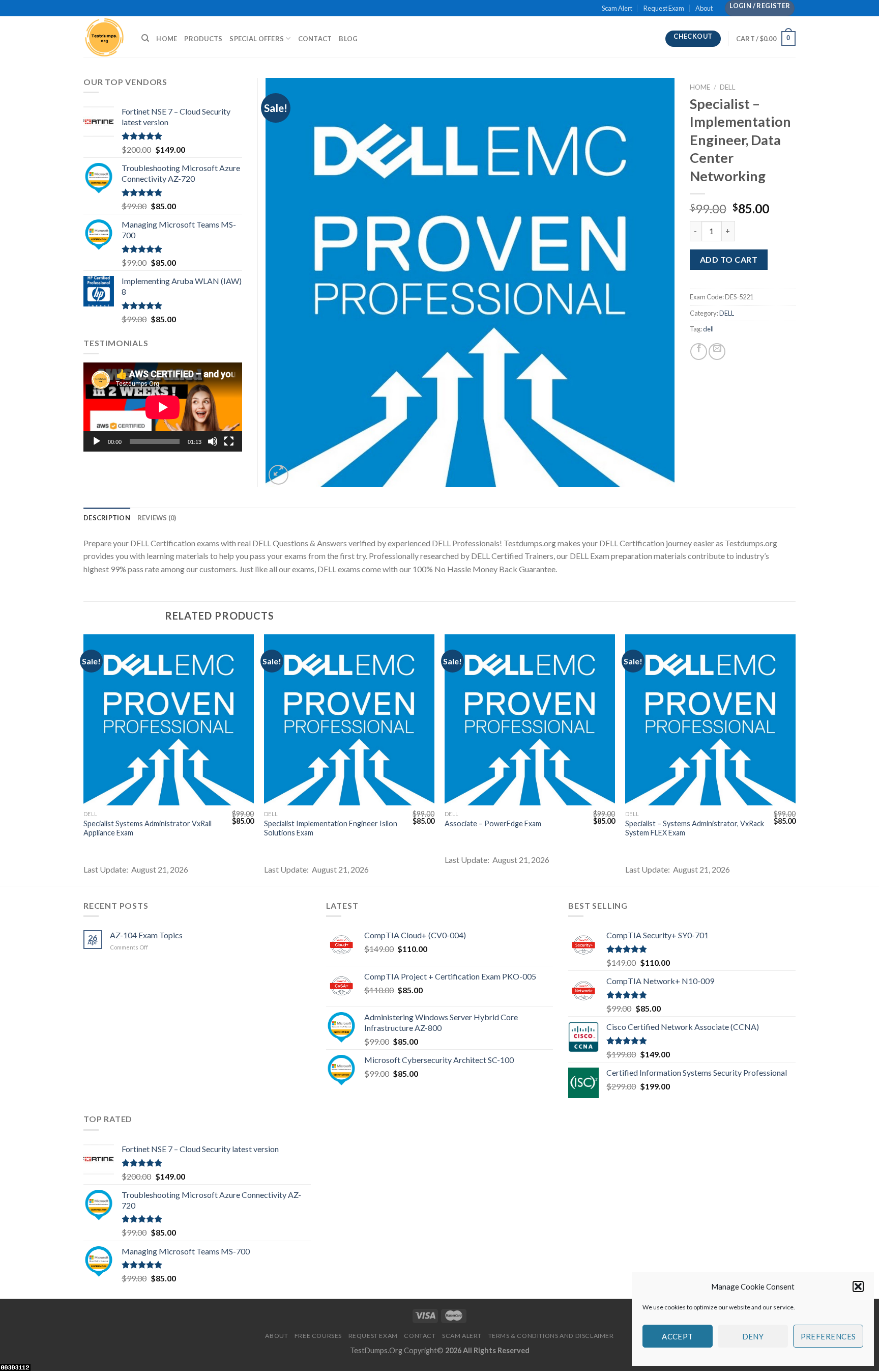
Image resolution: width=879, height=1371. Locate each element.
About (704, 8)
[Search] (145, 38)
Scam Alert (617, 8)
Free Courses (318, 1335)
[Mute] (213, 441)
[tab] (106, 518)
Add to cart (728, 259)
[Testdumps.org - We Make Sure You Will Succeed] (104, 37)
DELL (728, 87)
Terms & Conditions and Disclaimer (551, 1335)
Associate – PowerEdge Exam (493, 823)
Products (203, 39)
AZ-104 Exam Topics (146, 935)
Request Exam (663, 8)
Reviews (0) (157, 518)
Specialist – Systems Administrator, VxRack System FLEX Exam (694, 828)
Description (106, 518)
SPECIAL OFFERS (256, 39)
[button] (858, 1286)
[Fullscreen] (229, 441)
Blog (348, 39)
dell (708, 329)
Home (166, 39)
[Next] (795, 759)
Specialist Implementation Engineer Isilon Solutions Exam (330, 828)
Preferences (828, 1336)
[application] (162, 407)
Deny (753, 1336)
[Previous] (84, 759)
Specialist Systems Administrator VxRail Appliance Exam (147, 828)
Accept (677, 1336)
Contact (315, 39)
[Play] (97, 441)
